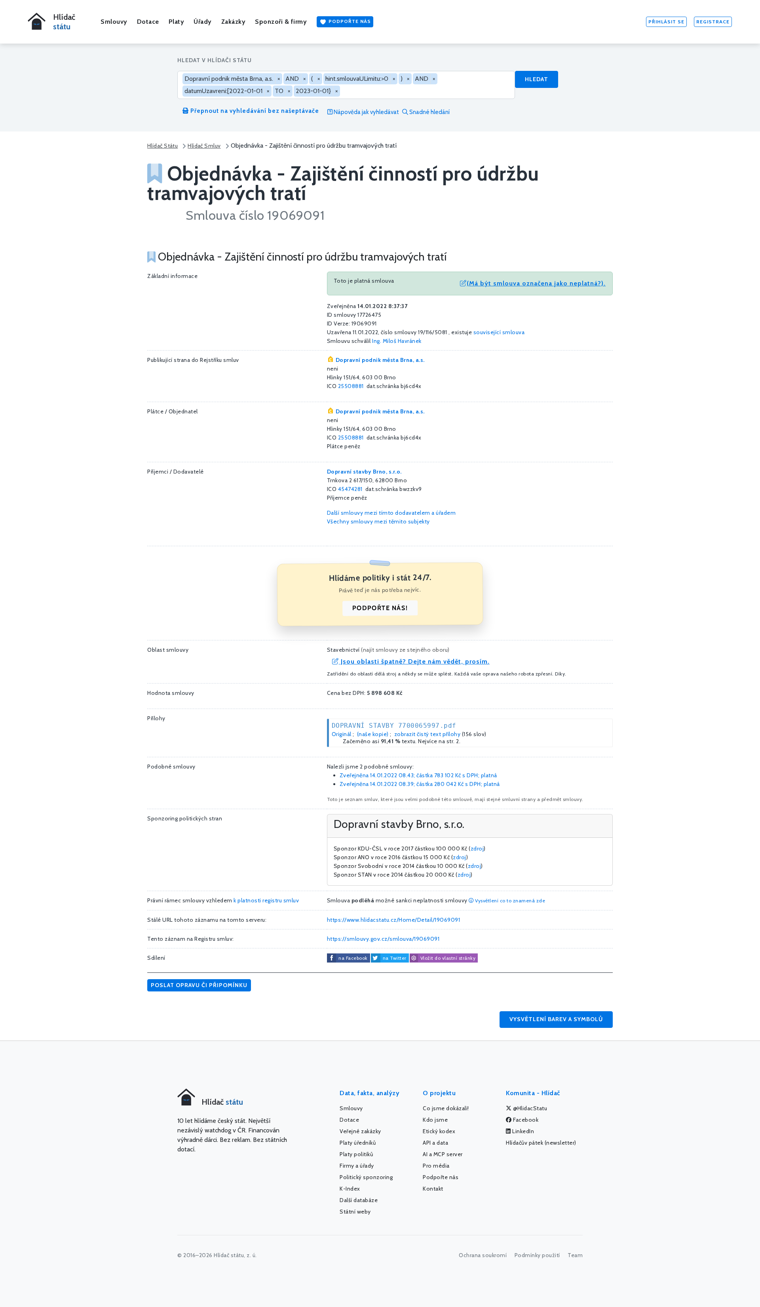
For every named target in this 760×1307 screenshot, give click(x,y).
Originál (342, 734)
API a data (435, 1142)
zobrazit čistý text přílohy (427, 734)
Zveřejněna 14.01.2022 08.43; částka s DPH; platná (418, 775)
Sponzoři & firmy (281, 21)
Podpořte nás (349, 21)
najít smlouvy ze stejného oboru (405, 649)
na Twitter (395, 958)
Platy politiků (356, 1154)
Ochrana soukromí (483, 1255)
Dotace (148, 21)
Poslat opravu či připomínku (199, 985)
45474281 (350, 489)
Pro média (436, 1165)
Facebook (525, 1119)
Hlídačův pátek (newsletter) (541, 1142)
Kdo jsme (435, 1119)
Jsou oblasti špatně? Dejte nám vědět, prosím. (414, 661)
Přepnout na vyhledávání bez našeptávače (254, 110)
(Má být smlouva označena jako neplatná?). (536, 283)
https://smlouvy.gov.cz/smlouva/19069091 (383, 938)
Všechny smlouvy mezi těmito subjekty (378, 521)
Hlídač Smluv (204, 145)
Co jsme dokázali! (446, 1108)
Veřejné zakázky (360, 1131)
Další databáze (359, 1200)
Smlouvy (114, 21)
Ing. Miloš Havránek (397, 340)
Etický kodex (439, 1131)
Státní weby (355, 1211)
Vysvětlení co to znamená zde (509, 901)
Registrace (713, 22)
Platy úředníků (358, 1142)
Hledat (536, 79)
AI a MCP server (443, 1154)
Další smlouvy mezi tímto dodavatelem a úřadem (391, 512)
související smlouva (499, 332)
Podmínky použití (537, 1255)
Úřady (203, 21)
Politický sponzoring (366, 1177)
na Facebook (353, 958)
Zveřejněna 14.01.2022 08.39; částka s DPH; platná (420, 784)
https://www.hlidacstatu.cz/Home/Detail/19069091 (393, 919)
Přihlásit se (666, 22)
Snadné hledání (429, 112)
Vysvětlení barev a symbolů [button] (556, 1019)
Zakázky (233, 21)
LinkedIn (522, 1131)
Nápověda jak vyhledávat (365, 112)
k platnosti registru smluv (266, 900)
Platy (176, 21)
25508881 (351, 386)
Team (575, 1255)
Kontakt (433, 1188)
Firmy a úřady (357, 1165)
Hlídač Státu (162, 145)
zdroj (477, 848)
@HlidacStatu (529, 1108)
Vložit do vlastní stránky (448, 958)
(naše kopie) (373, 734)
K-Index (350, 1188)
